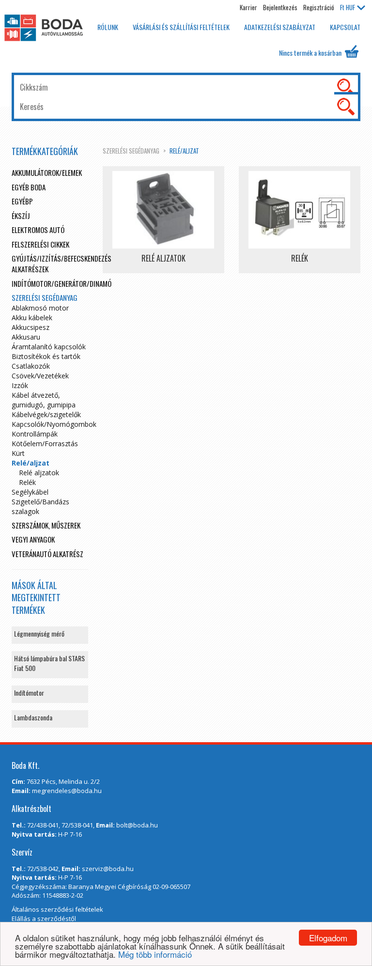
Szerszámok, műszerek (46, 525)
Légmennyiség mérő (39, 633)
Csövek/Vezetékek (40, 375)
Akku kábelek (32, 317)
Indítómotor (29, 692)
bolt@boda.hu (137, 825)
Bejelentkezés (280, 7)
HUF (347, 7)
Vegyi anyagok (33, 539)
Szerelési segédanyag (131, 151)
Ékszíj (21, 215)
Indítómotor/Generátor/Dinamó (61, 283)
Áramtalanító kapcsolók (49, 346)
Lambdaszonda (33, 717)
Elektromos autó (38, 229)
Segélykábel (30, 492)
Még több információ (155, 954)
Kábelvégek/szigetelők (46, 414)
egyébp (22, 201)
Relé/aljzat (184, 151)
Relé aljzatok (39, 472)
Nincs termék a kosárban (311, 52)
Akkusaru (26, 337)
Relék (27, 482)
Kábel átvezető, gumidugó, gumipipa (44, 399)
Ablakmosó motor (40, 307)
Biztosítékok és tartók (46, 356)
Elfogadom (328, 938)
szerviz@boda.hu (108, 868)
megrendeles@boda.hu (67, 790)
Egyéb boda (29, 187)
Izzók (20, 385)
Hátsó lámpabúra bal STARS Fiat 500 (49, 663)
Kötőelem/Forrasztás (45, 443)
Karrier (248, 7)
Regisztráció (318, 7)
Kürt (18, 453)
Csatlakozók (31, 366)
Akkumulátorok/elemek (47, 172)
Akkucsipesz (30, 327)
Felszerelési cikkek (40, 244)
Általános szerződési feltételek (57, 909)
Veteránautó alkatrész (47, 553)
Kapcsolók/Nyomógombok (54, 424)
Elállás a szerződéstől (44, 918)
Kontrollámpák (35, 433)
